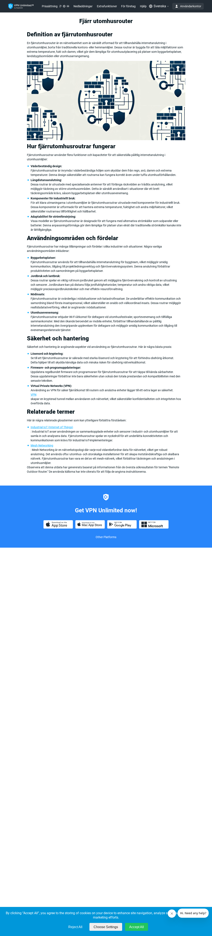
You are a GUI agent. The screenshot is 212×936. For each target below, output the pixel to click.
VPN (33, 394)
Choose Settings (106, 927)
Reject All (75, 927)
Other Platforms (106, 537)
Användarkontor (190, 6)
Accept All (136, 927)
